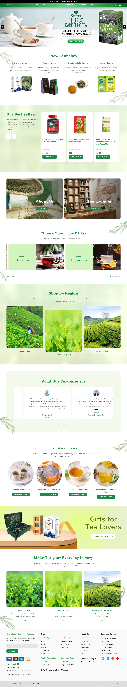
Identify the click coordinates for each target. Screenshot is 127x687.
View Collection (20, 494)
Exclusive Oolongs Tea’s (77, 489)
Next (124, 27)
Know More (94, 209)
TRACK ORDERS (82, 5)
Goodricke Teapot (88, 659)
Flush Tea (64, 662)
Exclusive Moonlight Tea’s (49, 489)
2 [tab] (112, 276)
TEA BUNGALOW (70, 5)
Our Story (42, 209)
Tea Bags (44, 662)
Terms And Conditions (109, 653)
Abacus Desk (116, 684)
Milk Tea (44, 647)
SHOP (30, 5)
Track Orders (105, 641)
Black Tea (44, 641)
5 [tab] (119, 276)
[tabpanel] (54, 137)
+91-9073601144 (16, 668)
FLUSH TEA (59, 5)
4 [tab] (117, 276)
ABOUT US (37, 5)
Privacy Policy (106, 650)
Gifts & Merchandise (50, 670)
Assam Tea (65, 644)
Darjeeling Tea (66, 641)
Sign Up (12, 651)
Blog (82, 654)
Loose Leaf (45, 665)
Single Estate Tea (67, 665)
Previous (2, 27)
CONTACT (93, 5)
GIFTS (51, 5)
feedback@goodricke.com (21, 674)
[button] (112, 5)
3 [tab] (115, 276)
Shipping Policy (106, 647)
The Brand (84, 641)
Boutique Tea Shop (89, 662)
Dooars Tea (65, 647)
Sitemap (64, 670)
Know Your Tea (86, 651)
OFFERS (45, 5)
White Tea (44, 654)
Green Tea (44, 644)
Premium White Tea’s (21, 489)
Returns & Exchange (108, 638)
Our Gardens (85, 644)
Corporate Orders (107, 644)
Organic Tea (45, 651)
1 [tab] (110, 276)
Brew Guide (85, 647)
